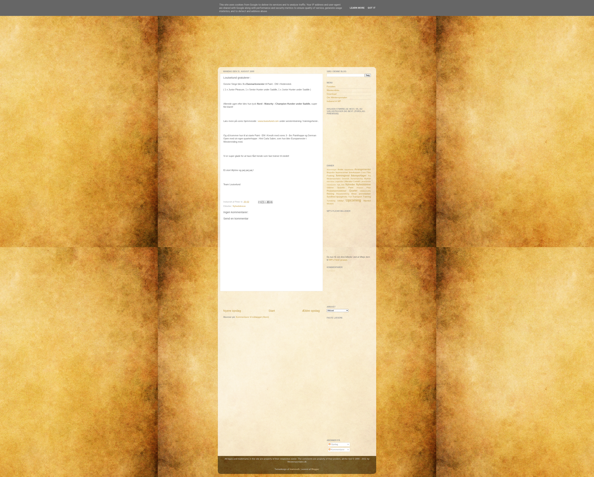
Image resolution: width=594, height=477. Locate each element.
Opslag (334, 444)
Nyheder (350, 184)
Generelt (345, 179)
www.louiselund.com (268, 121)
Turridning (331, 201)
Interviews (330, 181)
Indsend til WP (334, 101)
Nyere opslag (232, 310)
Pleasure (360, 188)
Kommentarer (337, 449)
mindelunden (331, 185)
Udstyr (340, 201)
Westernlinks (333, 90)
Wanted (367, 201)
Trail (350, 197)
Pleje (368, 188)
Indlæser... (332, 271)
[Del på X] (265, 202)
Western (330, 204)
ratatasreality (365, 191)
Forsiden (331, 86)
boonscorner (342, 172)
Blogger (315, 469)
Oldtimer (330, 188)
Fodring (330, 176)
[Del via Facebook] (268, 202)
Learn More (357, 7)
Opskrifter (341, 188)
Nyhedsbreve (239, 206)
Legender (339, 181)
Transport (357, 197)
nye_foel (340, 185)
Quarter (353, 190)
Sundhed (331, 197)
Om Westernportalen (337, 97)
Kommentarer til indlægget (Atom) (252, 317)
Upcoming (353, 200)
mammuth (295, 469)
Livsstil (356, 181)
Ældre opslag (311, 310)
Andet (340, 169)
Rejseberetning (342, 194)
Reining (330, 194)
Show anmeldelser (361, 194)
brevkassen (354, 172)
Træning (367, 197)
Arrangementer (362, 169)
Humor (367, 178)
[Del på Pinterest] (271, 202)
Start (272, 310)
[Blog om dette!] (262, 202)
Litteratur (348, 181)
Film (369, 172)
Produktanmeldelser (336, 191)
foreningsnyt (342, 175)
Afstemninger (332, 170)
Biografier (331, 172)
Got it (372, 7)
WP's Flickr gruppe (338, 260)
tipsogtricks (341, 197)
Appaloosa (348, 170)
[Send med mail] (259, 202)
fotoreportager (358, 175)
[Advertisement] (297, 45)
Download (331, 94)
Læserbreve (366, 181)
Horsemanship (357, 179)
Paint (350, 187)
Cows (363, 172)
